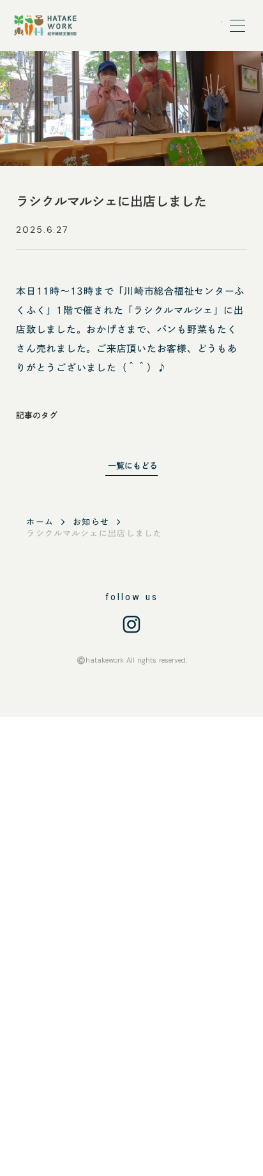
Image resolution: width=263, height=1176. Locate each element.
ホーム (40, 522)
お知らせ (91, 522)
